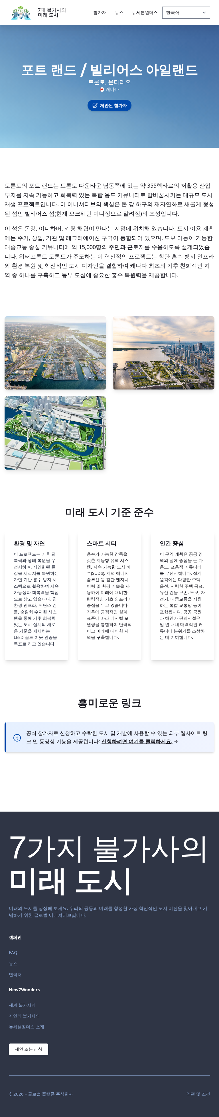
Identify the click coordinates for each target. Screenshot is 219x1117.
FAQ (13, 952)
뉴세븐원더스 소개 (26, 1026)
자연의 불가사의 (24, 1016)
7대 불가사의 (52, 12)
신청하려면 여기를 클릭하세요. (137, 741)
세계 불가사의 (22, 1005)
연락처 (15, 974)
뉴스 (13, 963)
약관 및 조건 (198, 1094)
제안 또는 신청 (28, 1049)
